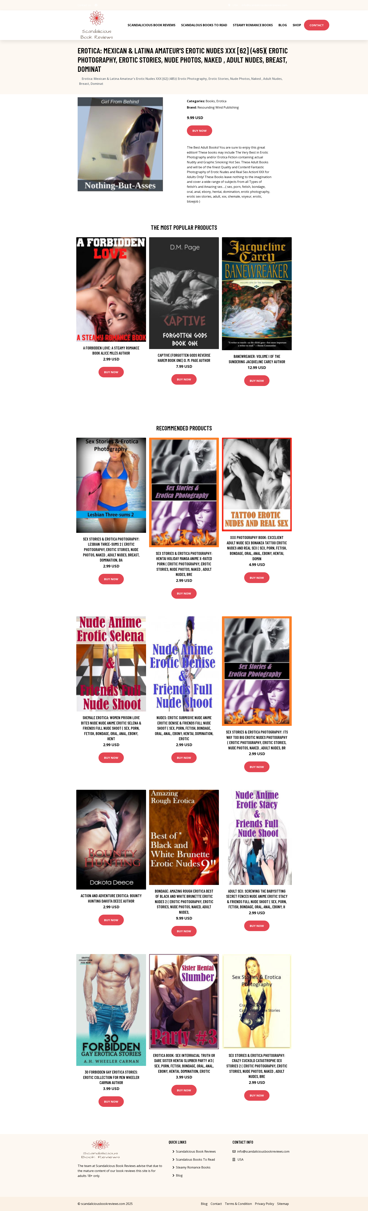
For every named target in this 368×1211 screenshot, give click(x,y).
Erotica (221, 101)
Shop (297, 25)
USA (235, 5)
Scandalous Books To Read (204, 25)
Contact (317, 25)
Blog (282, 25)
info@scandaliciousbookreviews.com (264, 5)
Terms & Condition (238, 1204)
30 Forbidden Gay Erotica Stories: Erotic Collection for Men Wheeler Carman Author (111, 1077)
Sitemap (283, 1204)
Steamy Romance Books (253, 25)
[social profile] (96, 5)
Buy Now (199, 130)
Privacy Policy (264, 1204)
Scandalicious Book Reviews (151, 25)
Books (210, 101)
